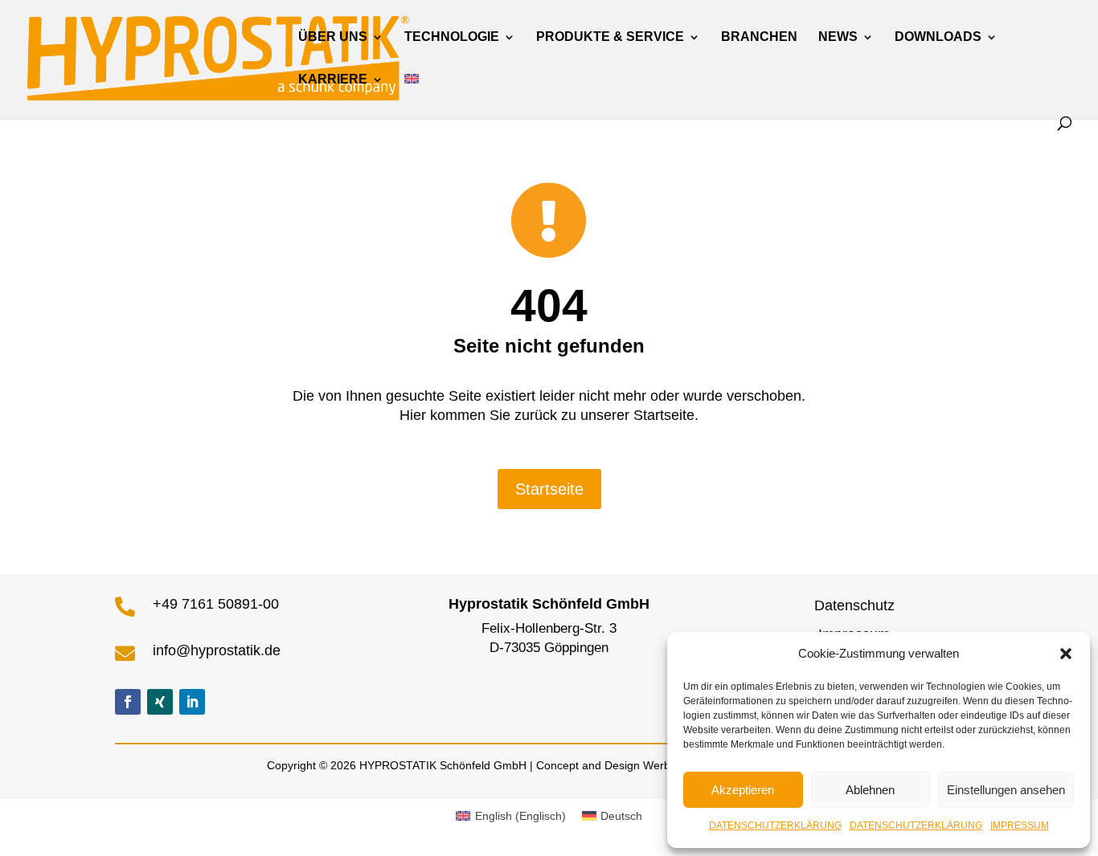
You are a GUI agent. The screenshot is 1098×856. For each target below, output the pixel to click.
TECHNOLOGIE (451, 37)
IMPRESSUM (1019, 825)
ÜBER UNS (332, 37)
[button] (1066, 654)
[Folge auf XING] (160, 702)
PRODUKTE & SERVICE (610, 37)
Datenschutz (854, 605)
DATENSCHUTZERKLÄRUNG (775, 825)
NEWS (838, 37)
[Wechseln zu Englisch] (411, 95)
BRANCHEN (759, 37)
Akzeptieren (742, 790)
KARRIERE (332, 80)
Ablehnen (870, 790)
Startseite (549, 489)
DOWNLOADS (938, 37)
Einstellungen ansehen (1006, 790)
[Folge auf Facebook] (128, 702)
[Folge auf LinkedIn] (192, 702)
